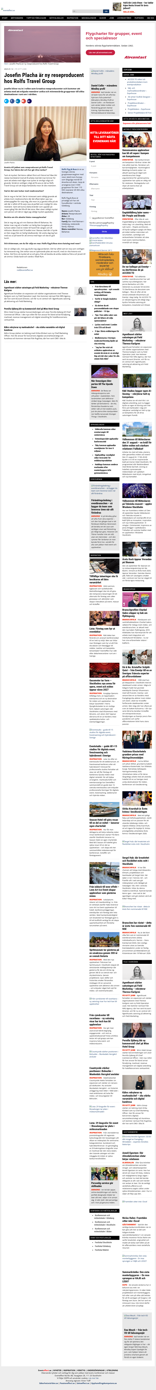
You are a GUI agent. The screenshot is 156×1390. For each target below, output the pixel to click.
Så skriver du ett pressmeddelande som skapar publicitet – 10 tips (106, 308)
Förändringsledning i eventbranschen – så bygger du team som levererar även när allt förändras (102, 506)
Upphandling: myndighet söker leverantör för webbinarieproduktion (104, 458)
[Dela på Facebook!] (13, 101)
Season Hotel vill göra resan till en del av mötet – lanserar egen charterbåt (104, 822)
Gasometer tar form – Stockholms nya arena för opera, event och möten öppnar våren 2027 (102, 685)
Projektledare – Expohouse (139, 109)
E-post (92, 161)
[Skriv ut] (29, 101)
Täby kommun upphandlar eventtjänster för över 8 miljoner (105, 448)
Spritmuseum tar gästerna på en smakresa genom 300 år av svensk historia (104, 953)
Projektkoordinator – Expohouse (136, 104)
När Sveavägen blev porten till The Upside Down (102, 384)
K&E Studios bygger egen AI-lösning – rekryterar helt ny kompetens (137, 394)
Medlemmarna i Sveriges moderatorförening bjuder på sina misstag (106, 341)
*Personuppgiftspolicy (98, 225)
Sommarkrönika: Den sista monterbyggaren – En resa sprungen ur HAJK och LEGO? (135, 1276)
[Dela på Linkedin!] (18, 101)
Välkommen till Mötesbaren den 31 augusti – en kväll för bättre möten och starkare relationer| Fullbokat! (136, 444)
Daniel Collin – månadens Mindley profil (104, 87)
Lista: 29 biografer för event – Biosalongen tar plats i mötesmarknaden (103, 1126)
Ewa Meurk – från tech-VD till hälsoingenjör (136, 1331)
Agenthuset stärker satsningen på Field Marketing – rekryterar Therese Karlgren (134, 339)
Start (6, 18)
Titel (91, 195)
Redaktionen (22, 267)
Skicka (104, 231)
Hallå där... (129, 12)
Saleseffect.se (83, 1383)
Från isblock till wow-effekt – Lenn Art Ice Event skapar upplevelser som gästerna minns (104, 891)
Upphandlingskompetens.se (104, 1383)
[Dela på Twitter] (7, 101)
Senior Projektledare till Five (139, 112)
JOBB (112, 18)
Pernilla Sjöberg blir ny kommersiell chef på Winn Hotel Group (31, 308)
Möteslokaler (57, 18)
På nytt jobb (20, 69)
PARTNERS (140, 18)
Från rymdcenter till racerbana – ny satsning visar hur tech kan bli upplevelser (101, 1020)
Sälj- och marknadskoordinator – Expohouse (137, 90)
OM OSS (151, 18)
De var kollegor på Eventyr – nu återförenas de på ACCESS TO (136, 269)
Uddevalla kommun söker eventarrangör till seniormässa (105, 432)
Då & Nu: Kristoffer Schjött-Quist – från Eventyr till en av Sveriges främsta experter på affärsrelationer (137, 672)
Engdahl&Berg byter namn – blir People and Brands (136, 214)
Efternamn (93, 184)
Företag (92, 206)
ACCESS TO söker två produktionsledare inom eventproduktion (137, 82)
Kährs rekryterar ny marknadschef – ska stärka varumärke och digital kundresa (136, 1097)
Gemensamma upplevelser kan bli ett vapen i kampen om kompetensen (135, 153)
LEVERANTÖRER (125, 18)
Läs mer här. (94, 1378)
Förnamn (93, 173)
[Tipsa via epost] (24, 101)
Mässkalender (89, 18)
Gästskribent (129, 1224)
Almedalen (128, 1162)
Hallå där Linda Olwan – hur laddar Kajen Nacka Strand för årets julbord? (138, 5)
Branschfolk (129, 619)
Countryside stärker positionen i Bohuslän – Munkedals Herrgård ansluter (104, 1071)
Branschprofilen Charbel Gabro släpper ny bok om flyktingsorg (134, 612)
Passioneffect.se (67, 1383)
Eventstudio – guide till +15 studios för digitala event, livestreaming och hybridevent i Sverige (103, 751)
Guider (103, 18)
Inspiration (73, 18)
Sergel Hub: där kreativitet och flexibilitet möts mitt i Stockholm (135, 860)
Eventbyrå (127, 160)
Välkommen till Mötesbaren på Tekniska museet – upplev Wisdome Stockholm (137, 504)
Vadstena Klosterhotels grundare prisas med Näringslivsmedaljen (134, 754)
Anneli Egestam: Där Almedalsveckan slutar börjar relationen (134, 1156)
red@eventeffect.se (25, 270)
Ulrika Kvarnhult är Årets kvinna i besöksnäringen (134, 810)
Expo (124, 1285)
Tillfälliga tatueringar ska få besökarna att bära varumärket (103, 579)
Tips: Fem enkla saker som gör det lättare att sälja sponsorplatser (105, 318)
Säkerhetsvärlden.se (48, 1383)
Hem (6, 63)
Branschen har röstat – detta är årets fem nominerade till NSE (136, 925)
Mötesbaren (18, 18)
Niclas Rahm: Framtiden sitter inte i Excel (134, 1219)
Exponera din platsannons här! (137, 123)
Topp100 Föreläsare (37, 18)
